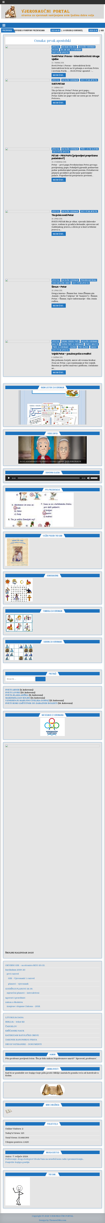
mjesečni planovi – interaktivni (23, 993)
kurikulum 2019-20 (15, 970)
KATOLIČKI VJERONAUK (87, 47)
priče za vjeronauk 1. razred (64, 347)
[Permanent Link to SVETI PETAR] (27, 112)
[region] (52, 407)
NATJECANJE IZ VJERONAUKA (52, 714)
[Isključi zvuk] (88, 478)
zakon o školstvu (14, 1002)
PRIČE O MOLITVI (92, 344)
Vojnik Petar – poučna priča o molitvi (71, 353)
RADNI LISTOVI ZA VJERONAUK (52, 387)
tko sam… (52, 1174)
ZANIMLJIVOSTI (52, 1068)
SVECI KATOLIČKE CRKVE (61, 283)
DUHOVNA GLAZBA (53, 472)
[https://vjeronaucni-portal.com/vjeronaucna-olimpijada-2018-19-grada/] (52, 727)
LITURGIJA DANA (14, 1017)
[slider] (94, 477)
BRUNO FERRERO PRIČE (70, 341)
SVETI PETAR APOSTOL (60, 52)
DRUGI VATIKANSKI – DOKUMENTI (23, 1044)
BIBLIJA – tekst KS (14, 1022)
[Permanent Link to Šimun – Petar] (27, 308)
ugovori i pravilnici (15, 998)
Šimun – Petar (59, 286)
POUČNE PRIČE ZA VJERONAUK (72, 344)
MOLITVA (55, 344)
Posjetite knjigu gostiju (17, 1162)
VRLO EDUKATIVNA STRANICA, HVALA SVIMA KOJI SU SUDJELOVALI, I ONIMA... (47, 1159)
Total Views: (11, 1137)
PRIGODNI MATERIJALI (89, 280)
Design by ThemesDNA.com (52, 1220)
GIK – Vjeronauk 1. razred (21, 978)
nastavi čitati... (58, 75)
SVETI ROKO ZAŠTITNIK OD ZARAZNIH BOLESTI (31, 703)
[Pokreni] (9, 478)
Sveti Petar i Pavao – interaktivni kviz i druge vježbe (75, 58)
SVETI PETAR (58, 83)
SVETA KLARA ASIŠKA (16, 695)
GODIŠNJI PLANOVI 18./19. (19, 989)
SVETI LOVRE (12, 692)
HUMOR (53, 1054)
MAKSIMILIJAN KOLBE (17, 698)
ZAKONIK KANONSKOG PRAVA (21, 1039)
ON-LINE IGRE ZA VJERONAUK (71, 49)
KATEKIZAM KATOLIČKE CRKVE (22, 1035)
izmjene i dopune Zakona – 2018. (23, 1006)
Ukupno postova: (14, 1142)
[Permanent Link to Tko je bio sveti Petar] (27, 243)
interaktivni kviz (69, 47)
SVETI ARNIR (12, 690)
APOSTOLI (55, 47)
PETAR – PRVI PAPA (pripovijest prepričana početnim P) (75, 157)
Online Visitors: (13, 1128)
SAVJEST (94, 347)
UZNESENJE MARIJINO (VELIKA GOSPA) (27, 700)
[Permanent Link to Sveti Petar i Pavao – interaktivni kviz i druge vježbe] (27, 61)
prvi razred (13, 974)
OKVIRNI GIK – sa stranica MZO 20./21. (25, 965)
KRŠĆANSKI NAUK (14, 1031)
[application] (52, 478)
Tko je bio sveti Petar (63, 215)
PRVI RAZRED (83, 347)
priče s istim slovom (89, 149)
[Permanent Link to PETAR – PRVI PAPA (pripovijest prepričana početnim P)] (27, 178)
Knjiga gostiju (52, 1152)
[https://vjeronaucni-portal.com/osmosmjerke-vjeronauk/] (19, 600)
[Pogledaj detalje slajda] (52, 407)
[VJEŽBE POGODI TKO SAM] (17, 565)
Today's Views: (13, 1133)
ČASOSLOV (11, 1026)
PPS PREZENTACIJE (52, 489)
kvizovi (55, 49)
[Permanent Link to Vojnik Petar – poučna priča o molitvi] (27, 356)
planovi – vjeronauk (18, 984)
